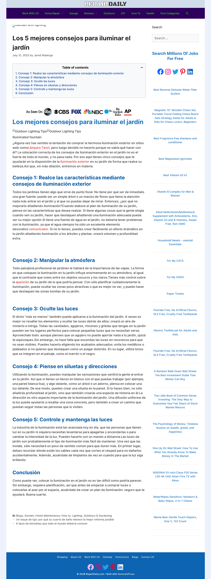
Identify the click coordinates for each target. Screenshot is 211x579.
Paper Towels (175, 293)
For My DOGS (175, 277)
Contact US (147, 557)
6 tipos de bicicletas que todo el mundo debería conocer (52, 523)
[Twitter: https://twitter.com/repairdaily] (175, 71)
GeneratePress (126, 574)
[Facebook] (160, 71)
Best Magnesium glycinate (175, 158)
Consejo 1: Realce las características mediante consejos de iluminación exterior (71, 73)
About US (76, 557)
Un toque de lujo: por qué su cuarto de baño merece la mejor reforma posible (65, 519)
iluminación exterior (74, 161)
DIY (123, 13)
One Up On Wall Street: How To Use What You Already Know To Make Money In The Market (175, 452)
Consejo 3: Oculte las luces (37, 81)
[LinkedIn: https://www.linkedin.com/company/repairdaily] (190, 71)
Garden (29, 515)
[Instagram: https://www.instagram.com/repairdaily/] (168, 71)
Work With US (30, 13)
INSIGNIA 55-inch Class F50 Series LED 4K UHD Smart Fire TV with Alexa (175, 476)
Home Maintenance (48, 515)
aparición (22, 282)
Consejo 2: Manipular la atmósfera (41, 77)
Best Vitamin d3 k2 (175, 175)
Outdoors (109, 13)
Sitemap (107, 557)
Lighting (77, 515)
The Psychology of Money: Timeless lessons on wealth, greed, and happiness (175, 427)
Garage (74, 13)
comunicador (38, 229)
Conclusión (26, 93)
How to (135, 13)
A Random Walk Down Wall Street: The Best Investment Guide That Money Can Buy (175, 375)
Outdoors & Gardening (98, 515)
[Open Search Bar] (187, 13)
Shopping (62, 557)
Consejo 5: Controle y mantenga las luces (46, 89)
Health (150, 13)
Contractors (122, 557)
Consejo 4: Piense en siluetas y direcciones (48, 85)
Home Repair (52, 13)
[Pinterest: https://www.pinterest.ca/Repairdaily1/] (182, 71)
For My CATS (175, 260)
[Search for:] (175, 38)
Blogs (19, 515)
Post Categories (169, 13)
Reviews (89, 13)
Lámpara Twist (38, 148)
